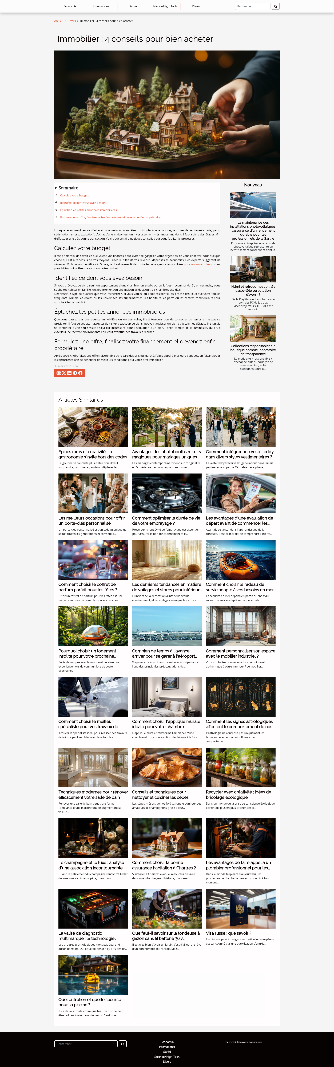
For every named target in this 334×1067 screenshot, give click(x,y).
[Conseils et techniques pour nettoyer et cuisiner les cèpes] (167, 767)
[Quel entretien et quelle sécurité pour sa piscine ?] (93, 975)
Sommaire (68, 188)
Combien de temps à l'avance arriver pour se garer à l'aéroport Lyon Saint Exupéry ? (163, 656)
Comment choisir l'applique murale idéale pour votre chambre (166, 724)
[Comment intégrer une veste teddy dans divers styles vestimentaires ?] (241, 427)
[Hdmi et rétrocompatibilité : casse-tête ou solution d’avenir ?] (253, 269)
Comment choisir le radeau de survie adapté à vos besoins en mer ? (240, 589)
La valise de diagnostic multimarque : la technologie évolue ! (86, 938)
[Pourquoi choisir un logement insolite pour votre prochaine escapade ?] (93, 626)
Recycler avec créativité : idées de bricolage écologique (238, 794)
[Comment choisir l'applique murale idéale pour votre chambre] (167, 697)
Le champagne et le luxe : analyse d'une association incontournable (91, 865)
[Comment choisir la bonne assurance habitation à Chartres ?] (167, 838)
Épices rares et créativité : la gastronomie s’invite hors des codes (92, 454)
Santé (133, 6)
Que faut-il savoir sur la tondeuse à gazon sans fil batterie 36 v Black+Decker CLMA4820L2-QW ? (166, 938)
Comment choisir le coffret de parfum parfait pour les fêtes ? (87, 587)
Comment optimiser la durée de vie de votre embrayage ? (166, 520)
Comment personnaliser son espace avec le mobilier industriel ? (240, 653)
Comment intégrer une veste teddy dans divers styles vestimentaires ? (239, 454)
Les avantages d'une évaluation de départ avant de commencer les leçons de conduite (239, 523)
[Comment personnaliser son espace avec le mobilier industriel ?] (241, 626)
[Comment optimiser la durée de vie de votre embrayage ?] (167, 493)
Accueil (58, 21)
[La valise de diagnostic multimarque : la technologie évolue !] (93, 908)
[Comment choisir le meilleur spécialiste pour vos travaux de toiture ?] (93, 697)
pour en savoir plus (197, 264)
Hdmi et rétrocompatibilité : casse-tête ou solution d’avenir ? (253, 290)
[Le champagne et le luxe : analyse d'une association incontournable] (93, 838)
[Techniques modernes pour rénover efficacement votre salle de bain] (93, 767)
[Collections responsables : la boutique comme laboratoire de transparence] (253, 328)
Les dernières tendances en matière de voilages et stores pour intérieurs (166, 587)
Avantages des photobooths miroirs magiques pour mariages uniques (166, 454)
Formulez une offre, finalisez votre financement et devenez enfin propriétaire (110, 217)
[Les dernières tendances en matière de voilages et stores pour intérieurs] (167, 559)
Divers (196, 6)
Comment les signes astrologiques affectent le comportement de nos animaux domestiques (239, 727)
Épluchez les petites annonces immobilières (88, 210)
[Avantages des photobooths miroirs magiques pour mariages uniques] (167, 427)
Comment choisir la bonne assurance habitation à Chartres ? (164, 865)
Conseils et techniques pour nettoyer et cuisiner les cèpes (160, 794)
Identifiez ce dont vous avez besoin (83, 203)
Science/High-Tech (165, 6)
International (101, 6)
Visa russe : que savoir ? (228, 933)
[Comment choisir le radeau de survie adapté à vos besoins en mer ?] (241, 559)
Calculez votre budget (74, 195)
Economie (70, 6)
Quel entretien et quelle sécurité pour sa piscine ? (89, 1002)
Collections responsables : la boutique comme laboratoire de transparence (253, 350)
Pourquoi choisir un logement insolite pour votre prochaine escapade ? (87, 656)
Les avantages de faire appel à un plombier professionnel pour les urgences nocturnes (238, 868)
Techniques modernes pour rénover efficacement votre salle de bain (93, 794)
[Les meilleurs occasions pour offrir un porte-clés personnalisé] (93, 493)
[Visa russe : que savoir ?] (241, 908)
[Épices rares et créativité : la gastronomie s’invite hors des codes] (93, 427)
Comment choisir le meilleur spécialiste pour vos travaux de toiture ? (88, 727)
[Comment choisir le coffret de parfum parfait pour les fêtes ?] (93, 559)
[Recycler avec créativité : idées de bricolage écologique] (241, 767)
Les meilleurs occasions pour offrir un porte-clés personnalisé (91, 520)
